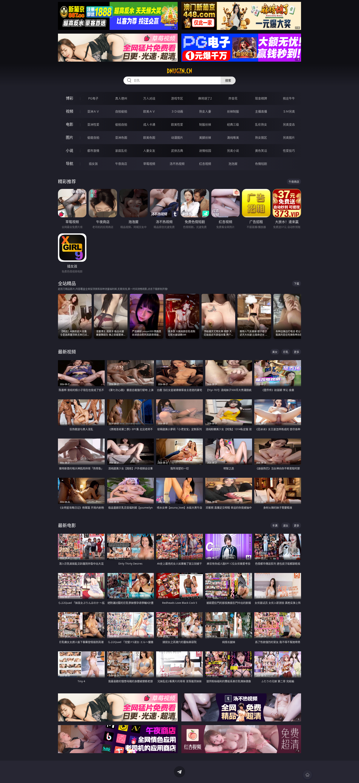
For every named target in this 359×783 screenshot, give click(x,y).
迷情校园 (205, 151)
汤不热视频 (177, 164)
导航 (69, 163)
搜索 (228, 80)
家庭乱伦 (121, 151)
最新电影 (67, 525)
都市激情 (93, 151)
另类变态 (289, 124)
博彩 (69, 98)
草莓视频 (149, 164)
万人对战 (149, 98)
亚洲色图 (121, 138)
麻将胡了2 (205, 98)
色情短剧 (261, 164)
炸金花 (232, 98)
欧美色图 (149, 138)
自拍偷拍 (121, 111)
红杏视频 (205, 164)
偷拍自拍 (121, 124)
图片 (69, 137)
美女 (274, 352)
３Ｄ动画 (177, 111)
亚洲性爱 (93, 124)
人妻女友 (149, 151)
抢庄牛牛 (289, 98)
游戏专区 (177, 98)
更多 (296, 352)
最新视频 (67, 352)
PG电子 (93, 98)
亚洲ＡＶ (93, 111)
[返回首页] (307, 774)
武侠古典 (177, 151)
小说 (69, 150)
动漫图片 (177, 138)
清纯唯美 (233, 138)
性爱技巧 (289, 151)
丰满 (274, 525)
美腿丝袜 (205, 138)
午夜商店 (121, 164)
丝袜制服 (233, 111)
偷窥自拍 (93, 138)
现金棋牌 (261, 98)
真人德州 (121, 98)
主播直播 (261, 111)
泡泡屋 (232, 164)
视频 (69, 111)
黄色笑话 (261, 151)
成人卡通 (149, 124)
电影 (69, 124)
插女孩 (93, 164)
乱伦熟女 (261, 124)
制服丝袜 (205, 124)
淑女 (285, 525)
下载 (296, 283)
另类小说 (233, 151)
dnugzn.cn (179, 71)
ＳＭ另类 (289, 111)
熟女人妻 (205, 111)
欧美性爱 (177, 124)
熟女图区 (261, 138)
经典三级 (233, 124)
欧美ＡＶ (149, 111)
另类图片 (289, 138)
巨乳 (285, 352)
